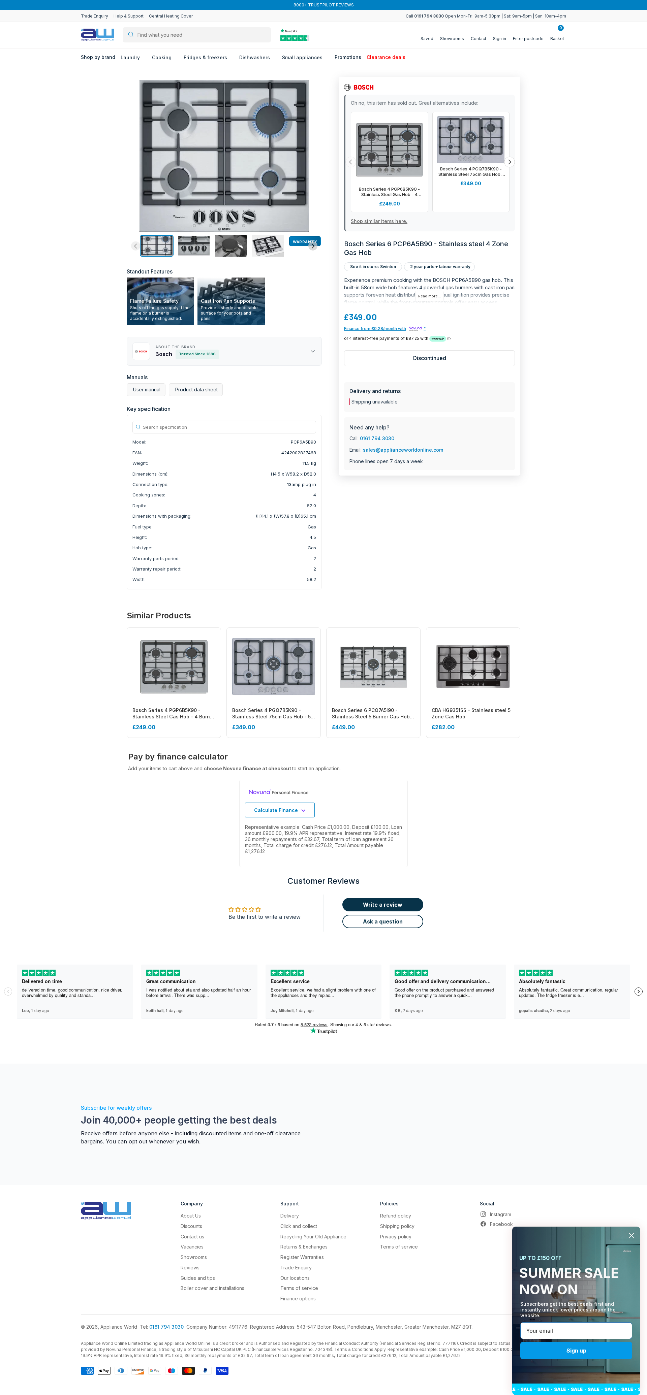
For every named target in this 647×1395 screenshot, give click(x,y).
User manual (146, 389)
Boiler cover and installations (212, 1288)
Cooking (162, 57)
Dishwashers (255, 57)
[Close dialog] (631, 1235)
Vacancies (192, 1247)
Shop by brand (98, 57)
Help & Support (129, 16)
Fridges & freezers (206, 57)
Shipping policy (397, 1226)
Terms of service (299, 1288)
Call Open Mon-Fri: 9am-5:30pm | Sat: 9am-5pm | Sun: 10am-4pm (486, 16)
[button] (157, 246)
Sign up (576, 1350)
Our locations (295, 1278)
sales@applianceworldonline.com (403, 450)
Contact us (192, 1236)
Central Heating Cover (171, 16)
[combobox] (197, 34)
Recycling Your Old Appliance (313, 1236)
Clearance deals (386, 57)
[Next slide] (312, 246)
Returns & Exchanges (304, 1247)
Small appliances (303, 57)
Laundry (131, 57)
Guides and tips (198, 1278)
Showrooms (194, 1257)
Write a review (382, 904)
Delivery (289, 1216)
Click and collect (298, 1226)
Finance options (298, 1298)
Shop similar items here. (379, 221)
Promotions (348, 57)
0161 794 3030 (377, 438)
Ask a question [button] (383, 921)
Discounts (191, 1226)
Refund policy (395, 1216)
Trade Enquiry (94, 16)
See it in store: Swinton (373, 266)
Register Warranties (302, 1257)
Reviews (190, 1267)
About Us (191, 1216)
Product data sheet (196, 389)
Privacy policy (395, 1236)
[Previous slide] (135, 246)
